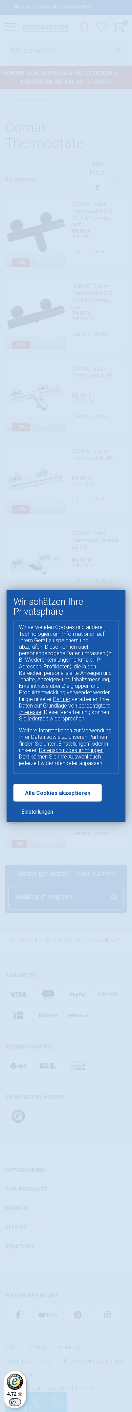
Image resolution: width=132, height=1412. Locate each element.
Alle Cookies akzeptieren (57, 792)
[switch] (15, 1402)
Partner (61, 699)
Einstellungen (37, 811)
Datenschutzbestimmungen (71, 750)
